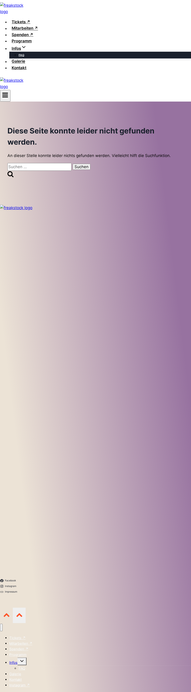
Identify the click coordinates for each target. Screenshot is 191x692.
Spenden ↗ (22, 34)
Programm (22, 41)
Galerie (18, 61)
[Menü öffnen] (5, 96)
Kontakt (19, 67)
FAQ (21, 55)
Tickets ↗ (21, 22)
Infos (13, 662)
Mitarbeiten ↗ (25, 28)
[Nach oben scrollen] (6, 615)
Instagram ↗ (19, 685)
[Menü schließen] (1, 627)
